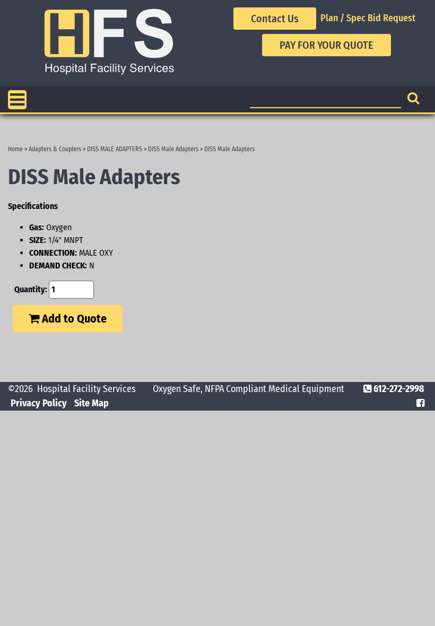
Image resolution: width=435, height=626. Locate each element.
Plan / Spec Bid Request (367, 18)
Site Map (91, 403)
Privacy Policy (39, 403)
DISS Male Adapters (173, 149)
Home (15, 149)
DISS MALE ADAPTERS (114, 149)
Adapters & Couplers (55, 149)
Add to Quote (73, 318)
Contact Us (275, 18)
